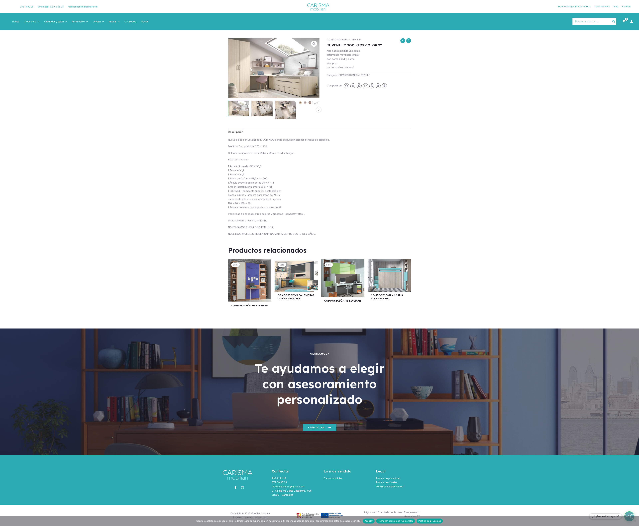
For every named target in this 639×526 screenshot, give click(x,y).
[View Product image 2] (261, 108)
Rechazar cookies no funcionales (395, 521)
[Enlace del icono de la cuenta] (631, 21)
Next (318, 109)
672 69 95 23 (279, 482)
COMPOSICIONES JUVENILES (344, 39)
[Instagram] (12, 6)
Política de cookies (387, 482)
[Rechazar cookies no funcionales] (635, 521)
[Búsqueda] (614, 21)
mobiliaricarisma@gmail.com (83, 6)
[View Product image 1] (238, 108)
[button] (37, 21)
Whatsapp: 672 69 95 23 (51, 6)
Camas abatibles (333, 478)
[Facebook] (7, 6)
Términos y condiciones (389, 486)
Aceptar (369, 521)
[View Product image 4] (309, 103)
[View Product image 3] (285, 110)
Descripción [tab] (235, 131)
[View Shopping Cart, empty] (624, 21)
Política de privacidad (388, 478)
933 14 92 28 (26, 6)
